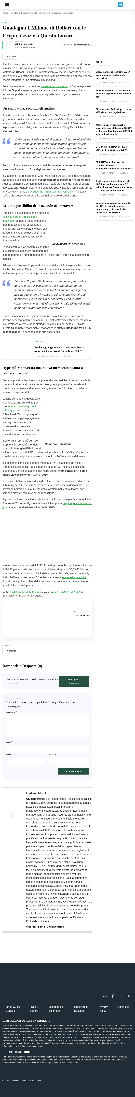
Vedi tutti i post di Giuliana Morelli (45, 926)
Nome (9, 742)
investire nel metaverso (54, 86)
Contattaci (123, 1006)
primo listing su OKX (74, 577)
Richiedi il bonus (82, 616)
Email (9, 754)
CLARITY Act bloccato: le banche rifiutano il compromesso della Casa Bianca (114, 165)
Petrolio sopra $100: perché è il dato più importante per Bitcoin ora (113, 93)
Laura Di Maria (45, 356)
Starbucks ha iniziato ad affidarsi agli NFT (52, 191)
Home (5, 13)
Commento (11, 711)
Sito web (52, 754)
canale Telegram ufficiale (65, 591)
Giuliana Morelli (24, 44)
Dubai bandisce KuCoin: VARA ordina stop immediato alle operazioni (113, 74)
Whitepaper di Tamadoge (26, 591)
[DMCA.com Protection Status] (108, 1080)
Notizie (7, 23)
